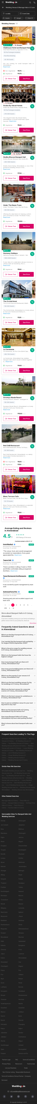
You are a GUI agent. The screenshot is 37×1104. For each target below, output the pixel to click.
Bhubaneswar (23, 995)
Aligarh (21, 841)
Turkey (21, 887)
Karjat (20, 875)
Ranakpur (22, 883)
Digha (2, 837)
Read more (6, 67)
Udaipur (21, 974)
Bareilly (3, 854)
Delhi (2, 941)
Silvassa (21, 933)
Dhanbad (21, 854)
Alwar (2, 841)
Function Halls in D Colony (16, 808)
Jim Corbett (4, 825)
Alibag (3, 875)
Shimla (3, 1041)
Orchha (21, 858)
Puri (20, 970)
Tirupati (3, 850)
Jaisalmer (22, 825)
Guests (7, 18)
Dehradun (4, 1024)
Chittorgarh (22, 821)
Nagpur (21, 966)
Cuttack (21, 1045)
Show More (33, 623)
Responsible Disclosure (23, 1072)
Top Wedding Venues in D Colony (18, 743)
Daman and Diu (23, 1053)
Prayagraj (22, 1024)
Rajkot (20, 1028)
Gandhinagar (5, 1045)
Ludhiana (4, 987)
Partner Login (6, 1059)
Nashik (21, 1003)
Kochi (20, 1016)
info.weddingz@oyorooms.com (20, 1091)
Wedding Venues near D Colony (18, 760)
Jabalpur (3, 1037)
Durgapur (4, 845)
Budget (19, 18)
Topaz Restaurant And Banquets (14, 576)
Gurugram (4, 991)
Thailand (3, 883)
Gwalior (21, 1032)
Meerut (3, 1012)
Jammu (21, 837)
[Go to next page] (9, 608)
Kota (2, 829)
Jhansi (21, 916)
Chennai (3, 949)
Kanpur (21, 978)
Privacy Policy (6, 1064)
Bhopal (3, 995)
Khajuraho (4, 929)
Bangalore (22, 945)
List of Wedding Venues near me (16, 785)
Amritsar (21, 999)
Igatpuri (21, 912)
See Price (26, 78)
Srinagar (3, 870)
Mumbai (21, 937)
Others (21, 900)
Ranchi (3, 1016)
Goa (20, 962)
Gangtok (3, 879)
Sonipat (3, 933)
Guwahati (4, 1008)
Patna (3, 970)
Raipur (3, 1028)
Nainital (3, 866)
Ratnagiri (21, 870)
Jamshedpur (23, 866)
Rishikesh (4, 920)
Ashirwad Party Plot (10, 592)
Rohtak (3, 821)
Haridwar (21, 920)
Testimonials (31, 1064)
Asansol (21, 891)
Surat (2, 983)
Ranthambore (5, 924)
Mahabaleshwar (24, 929)
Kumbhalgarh (5, 891)
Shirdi (20, 924)
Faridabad (22, 991)
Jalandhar (4, 1032)
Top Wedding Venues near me (15, 775)
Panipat (3, 1053)
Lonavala (21, 908)
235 (5, 608)
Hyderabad (22, 941)
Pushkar (3, 887)
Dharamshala (23, 845)
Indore (3, 958)
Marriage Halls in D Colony (10, 800)
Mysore (21, 895)
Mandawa (4, 833)
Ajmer (3, 862)
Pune (20, 949)
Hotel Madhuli (8, 544)
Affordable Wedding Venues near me (13, 771)
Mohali (3, 904)
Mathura (21, 829)
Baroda (21, 987)
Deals (26, 1068)
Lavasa (3, 858)
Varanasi (3, 999)
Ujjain (2, 1049)
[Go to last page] (13, 608)
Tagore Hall (7, 560)
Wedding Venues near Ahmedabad (23, 790)
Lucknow (21, 954)
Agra (2, 978)
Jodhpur (21, 1012)
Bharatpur (4, 895)
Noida (20, 983)
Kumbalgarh (22, 850)
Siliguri (21, 1041)
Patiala (21, 879)
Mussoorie (4, 916)
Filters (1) (30, 18)
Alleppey (3, 908)
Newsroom (18, 1064)
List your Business (10, 1068)
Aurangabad (22, 1049)
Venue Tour (12, 78)
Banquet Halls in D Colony (16, 803)
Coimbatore (22, 1037)
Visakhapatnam (6, 1003)
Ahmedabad (22, 958)
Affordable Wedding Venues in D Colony (14, 738)
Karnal (3, 1020)
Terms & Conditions (29, 1059)
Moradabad (4, 937)
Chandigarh (4, 966)
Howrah (21, 1020)
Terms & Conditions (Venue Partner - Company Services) (16, 1078)
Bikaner (21, 904)
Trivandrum (4, 900)
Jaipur (3, 954)
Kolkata (3, 945)
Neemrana (4, 912)
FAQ (16, 1059)
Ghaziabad (4, 962)
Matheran (22, 862)
